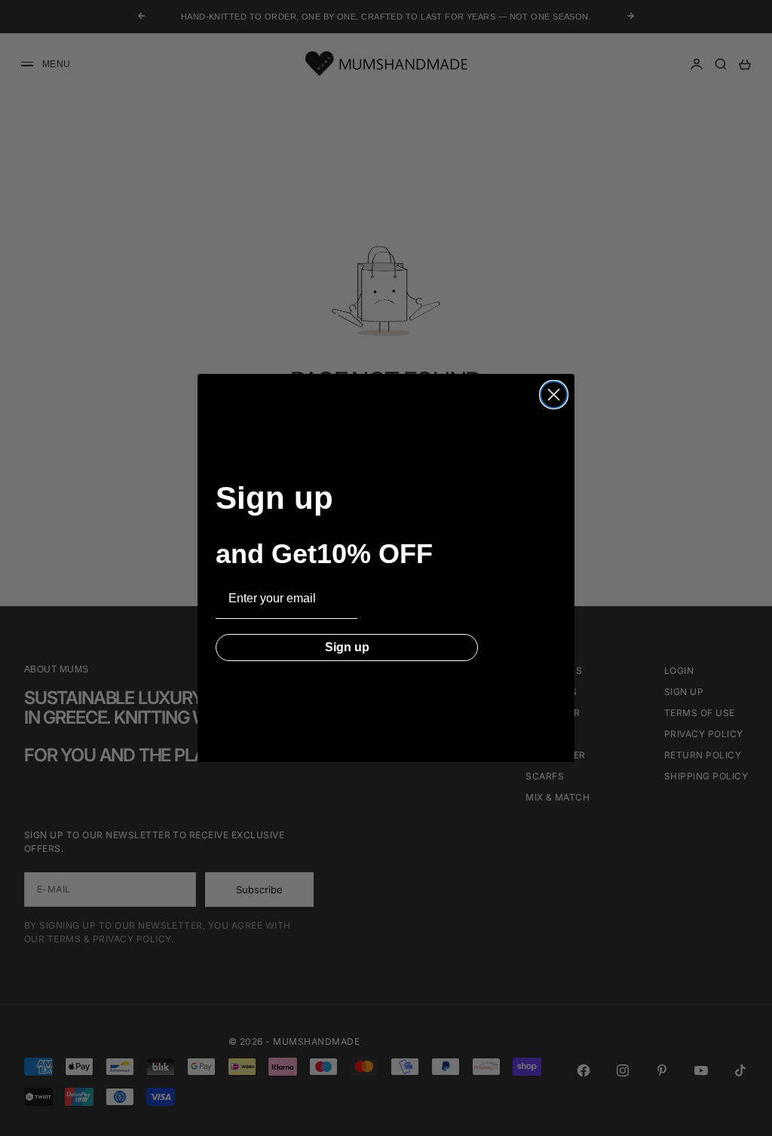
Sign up (347, 647)
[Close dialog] (554, 394)
